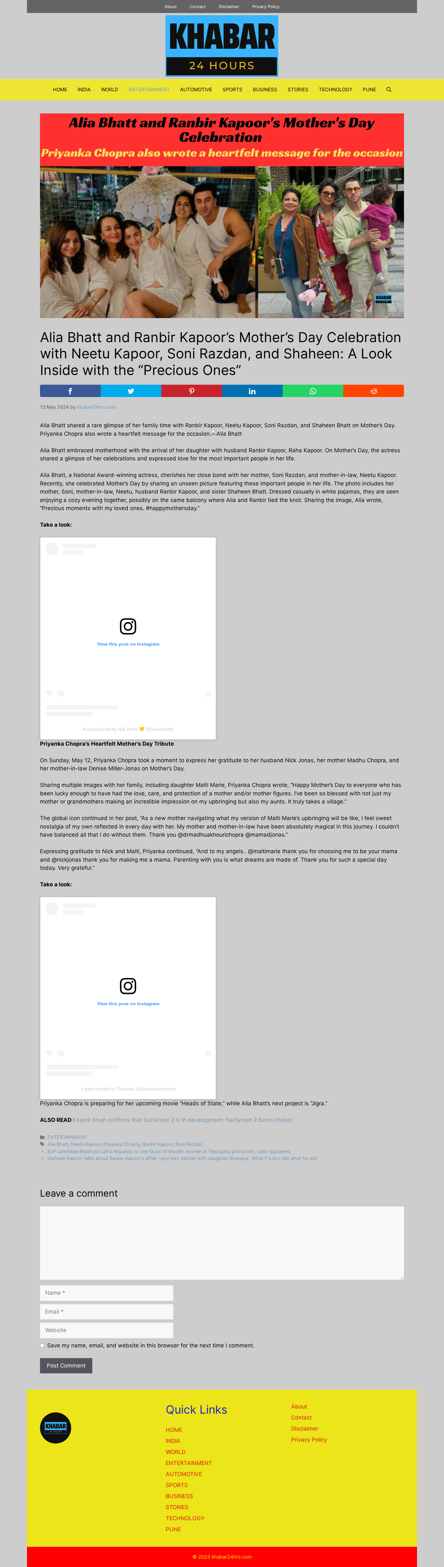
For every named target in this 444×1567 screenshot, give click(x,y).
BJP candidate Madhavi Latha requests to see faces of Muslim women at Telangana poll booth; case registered (169, 1151)
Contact (198, 6)
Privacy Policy (266, 6)
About (170, 6)
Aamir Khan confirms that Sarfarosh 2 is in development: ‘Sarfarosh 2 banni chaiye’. (185, 1120)
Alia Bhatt (57, 1144)
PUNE (369, 89)
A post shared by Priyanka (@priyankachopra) (128, 1088)
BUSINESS (265, 89)
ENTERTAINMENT (149, 89)
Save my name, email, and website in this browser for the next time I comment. (151, 1345)
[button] (389, 89)
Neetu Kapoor (86, 1144)
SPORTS (232, 89)
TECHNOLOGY (335, 89)
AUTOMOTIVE (196, 89)
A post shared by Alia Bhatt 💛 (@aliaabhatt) (128, 729)
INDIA (84, 89)
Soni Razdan (189, 1144)
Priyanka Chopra (121, 1144)
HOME (60, 89)
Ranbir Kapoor (157, 1144)
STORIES (298, 89)
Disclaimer (229, 6)
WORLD (109, 89)
